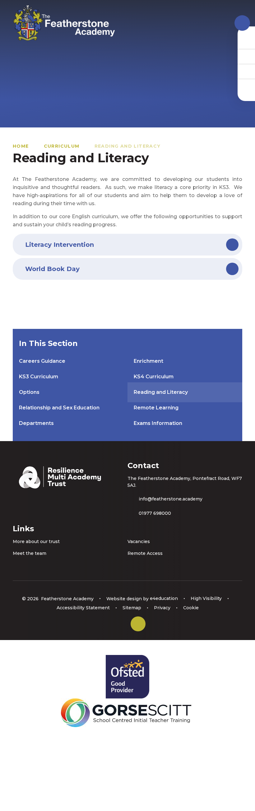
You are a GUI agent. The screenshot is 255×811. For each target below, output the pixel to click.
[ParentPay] (246, 86)
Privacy (162, 608)
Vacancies (139, 541)
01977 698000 (155, 513)
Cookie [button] (191, 608)
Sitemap (132, 608)
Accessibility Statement (83, 608)
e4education (164, 598)
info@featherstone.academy (170, 499)
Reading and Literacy (128, 146)
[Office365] (246, 71)
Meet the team (29, 553)
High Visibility (206, 598)
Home (21, 146)
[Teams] (246, 56)
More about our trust (36, 541)
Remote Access (145, 553)
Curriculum (62, 146)
